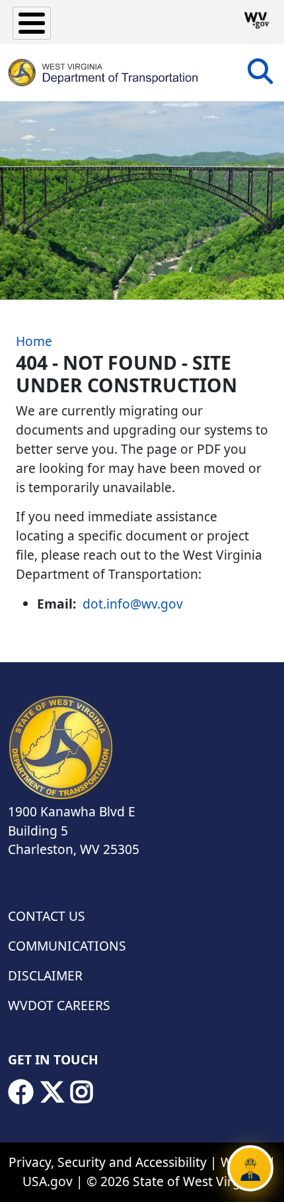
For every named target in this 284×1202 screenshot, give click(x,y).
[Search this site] (260, 76)
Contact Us (46, 916)
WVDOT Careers (59, 1005)
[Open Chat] (250, 1168)
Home (34, 341)
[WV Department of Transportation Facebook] (20, 1092)
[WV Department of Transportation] (103, 73)
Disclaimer (45, 975)
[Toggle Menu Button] (32, 23)
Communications (67, 946)
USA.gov (47, 1181)
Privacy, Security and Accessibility (108, 1162)
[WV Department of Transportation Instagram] (82, 1092)
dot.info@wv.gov (133, 604)
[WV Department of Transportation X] (52, 1092)
